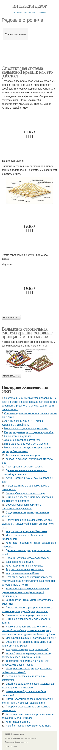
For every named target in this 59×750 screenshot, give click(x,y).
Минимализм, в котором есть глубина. (26, 443)
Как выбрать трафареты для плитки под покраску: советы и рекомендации (27, 655)
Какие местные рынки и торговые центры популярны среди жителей (28, 716)
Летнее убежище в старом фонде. (25, 493)
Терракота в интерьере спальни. (25, 569)
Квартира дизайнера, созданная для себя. (28, 432)
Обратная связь (11, 746)
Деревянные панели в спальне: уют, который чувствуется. (25, 472)
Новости (29, 12)
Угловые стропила (15, 34)
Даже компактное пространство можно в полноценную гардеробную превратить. (27, 609)
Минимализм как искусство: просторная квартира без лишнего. (26, 449)
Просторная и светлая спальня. (24, 466)
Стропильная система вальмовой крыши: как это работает (27, 71)
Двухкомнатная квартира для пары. (26, 615)
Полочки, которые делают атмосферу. (28, 558)
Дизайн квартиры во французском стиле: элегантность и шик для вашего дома (27, 700)
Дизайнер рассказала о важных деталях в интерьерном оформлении (28, 685)
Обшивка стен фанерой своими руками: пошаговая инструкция (27, 643)
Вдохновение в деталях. (20, 561)
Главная (16, 12)
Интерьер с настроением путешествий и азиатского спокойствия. (27, 499)
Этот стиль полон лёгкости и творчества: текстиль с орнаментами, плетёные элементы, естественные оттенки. (29, 580)
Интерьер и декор (29, 6)
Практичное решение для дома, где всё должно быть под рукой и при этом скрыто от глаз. (28, 523)
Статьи (42, 12)
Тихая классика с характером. (23, 455)
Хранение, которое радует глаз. (22, 440)
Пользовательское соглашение (25, 738)
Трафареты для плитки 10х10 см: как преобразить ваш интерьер (25, 662)
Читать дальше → (11, 317)
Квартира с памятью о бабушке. (24, 565)
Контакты (8, 738)
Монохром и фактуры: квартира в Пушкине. (31, 638)
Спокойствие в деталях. (18, 436)
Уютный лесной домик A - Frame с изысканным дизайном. (22, 422)
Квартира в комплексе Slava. (22, 573)
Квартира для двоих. (18, 721)
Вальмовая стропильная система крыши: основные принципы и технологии (27, 332)
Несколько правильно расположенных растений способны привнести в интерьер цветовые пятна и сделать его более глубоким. (29, 630)
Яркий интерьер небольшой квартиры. (28, 725)
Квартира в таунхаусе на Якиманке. (26, 531)
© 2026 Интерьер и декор (14, 734)
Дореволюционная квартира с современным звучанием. (21, 506)
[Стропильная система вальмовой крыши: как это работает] (29, 190)
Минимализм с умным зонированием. (26, 428)
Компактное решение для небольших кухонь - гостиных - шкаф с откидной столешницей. (25, 592)
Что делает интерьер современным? (27, 649)
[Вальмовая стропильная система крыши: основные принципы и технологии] (29, 360)
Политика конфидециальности (16, 742)
